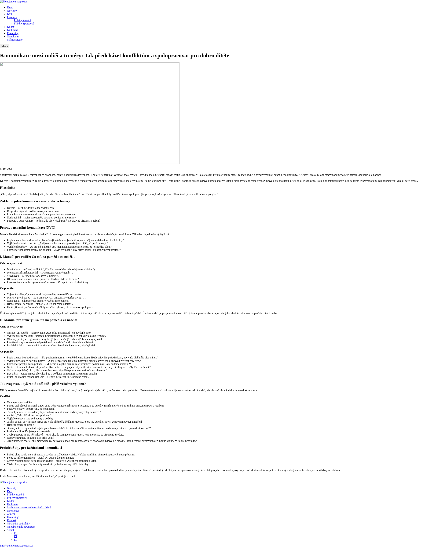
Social (10, 530)
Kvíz (9, 13)
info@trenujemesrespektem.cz (16, 545)
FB (15, 533)
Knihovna (12, 29)
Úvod (10, 7)
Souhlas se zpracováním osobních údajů (29, 507)
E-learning (13, 33)
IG (15, 539)
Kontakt (11, 520)
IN (15, 536)
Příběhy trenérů (22, 20)
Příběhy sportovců (24, 23)
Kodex (10, 26)
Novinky (12, 10)
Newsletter (13, 510)
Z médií (11, 513)
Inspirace (12, 17)
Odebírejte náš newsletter (15, 38)
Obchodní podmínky (18, 523)
